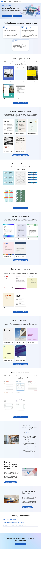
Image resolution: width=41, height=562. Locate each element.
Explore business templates (10, 482)
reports (16, 475)
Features (10, 1)
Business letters (8, 5)
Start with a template (7, 15)
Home (3, 5)
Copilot (27, 446)
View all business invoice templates (20, 416)
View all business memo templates (20, 311)
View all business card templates (20, 207)
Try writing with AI (17, 15)
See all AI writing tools (27, 507)
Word (5, 1)
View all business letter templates (20, 260)
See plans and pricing (17, 1)
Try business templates (20, 543)
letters (9, 476)
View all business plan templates (20, 364)
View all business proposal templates (20, 155)
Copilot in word (27, 496)
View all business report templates (20, 102)
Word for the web (29, 432)
